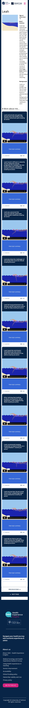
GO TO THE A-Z (10, 685)
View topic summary (14, 149)
